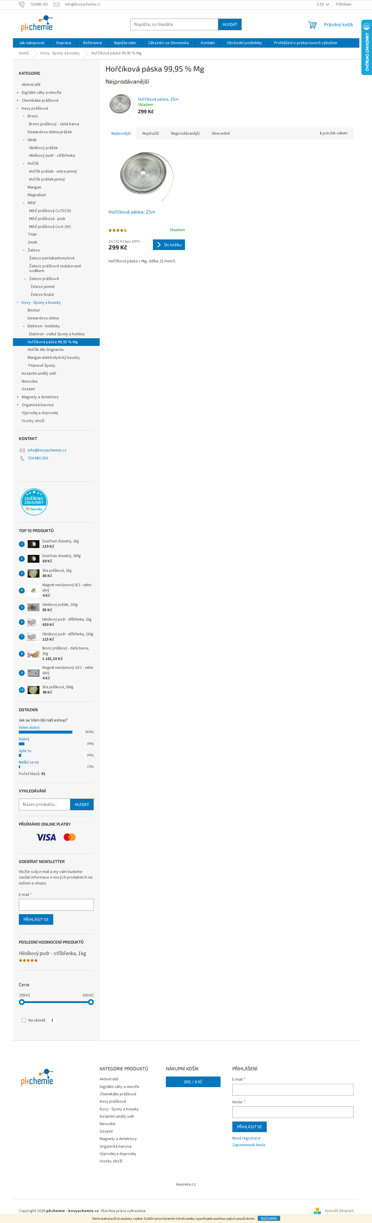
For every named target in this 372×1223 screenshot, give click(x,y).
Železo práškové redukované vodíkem (55, 268)
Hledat (230, 24)
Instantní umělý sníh (39, 373)
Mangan (34, 187)
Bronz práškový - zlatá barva (54, 124)
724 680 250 (38, 458)
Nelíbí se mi (29, 762)
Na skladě (41, 1020)
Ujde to (25, 751)
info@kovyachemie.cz (47, 450)
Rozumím (269, 1218)
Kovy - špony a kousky (41, 303)
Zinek (32, 242)
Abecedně (221, 133)
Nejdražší (151, 133)
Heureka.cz (186, 1184)
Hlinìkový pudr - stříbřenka (52, 156)
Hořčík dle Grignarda (46, 350)
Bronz (33, 116)
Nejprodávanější (185, 133)
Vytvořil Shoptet (339, 1211)
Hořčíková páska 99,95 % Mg (53, 342)
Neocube (30, 381)
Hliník (32, 140)
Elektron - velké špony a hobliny (57, 334)
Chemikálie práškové (40, 101)
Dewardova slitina (43, 318)
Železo (34, 250)
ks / (193, 1081)
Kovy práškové (35, 108)
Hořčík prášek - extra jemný (53, 171)
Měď (32, 203)
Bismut (34, 310)
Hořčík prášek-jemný (47, 179)
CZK (321, 4)
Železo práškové (44, 279)
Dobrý (24, 739)
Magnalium (37, 195)
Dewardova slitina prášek (50, 132)
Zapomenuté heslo (249, 1145)
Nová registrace (246, 1138)
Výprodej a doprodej (40, 413)
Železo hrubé (42, 295)
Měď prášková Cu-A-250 (50, 227)
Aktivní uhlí (31, 85)
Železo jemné (43, 287)
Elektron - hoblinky (44, 326)
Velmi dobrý (29, 728)
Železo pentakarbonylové (52, 258)
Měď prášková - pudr (47, 219)
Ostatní (28, 389)
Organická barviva (38, 405)
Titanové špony (41, 366)
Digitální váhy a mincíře (41, 93)
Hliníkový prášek (43, 148)
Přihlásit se (36, 919)
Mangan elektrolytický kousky (54, 358)
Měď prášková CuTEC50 (50, 211)
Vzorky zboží (33, 421)
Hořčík (33, 163)
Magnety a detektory (40, 397)
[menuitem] (31, 43)
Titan (32, 234)
